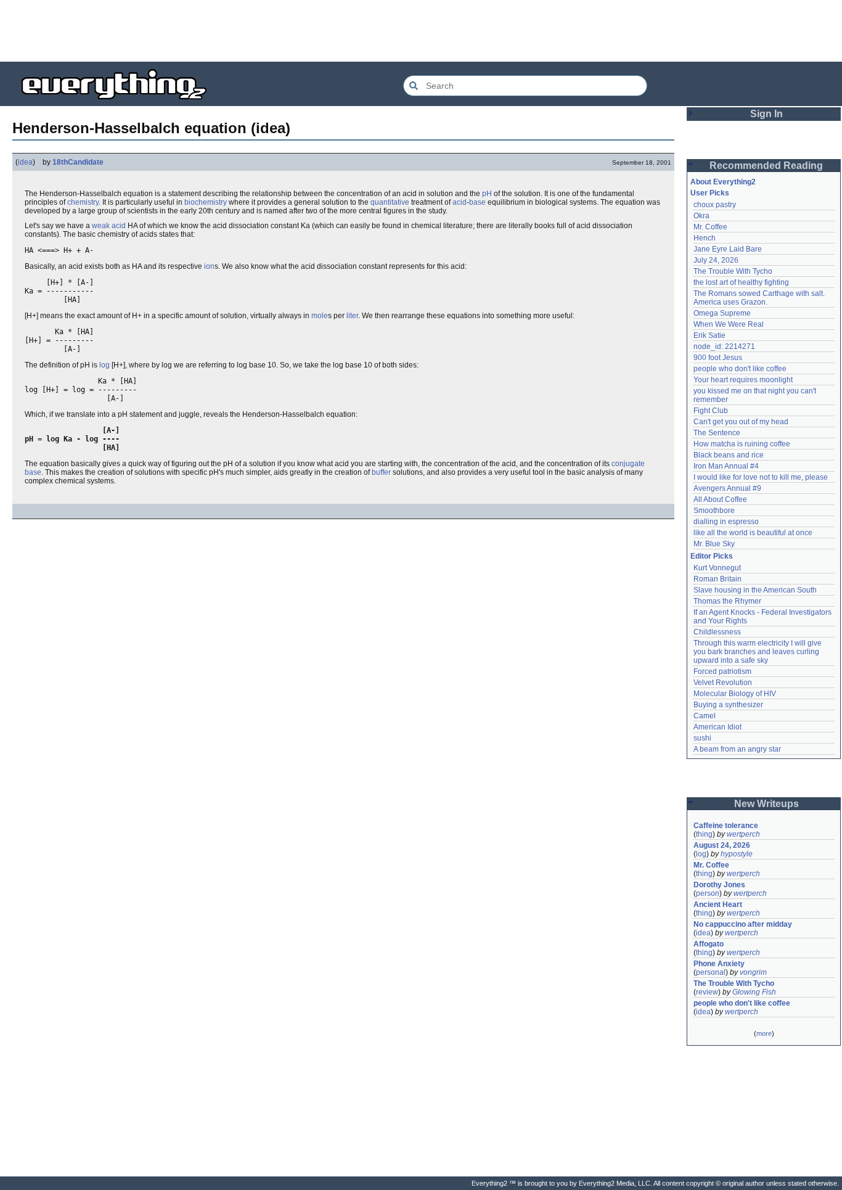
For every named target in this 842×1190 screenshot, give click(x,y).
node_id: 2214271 (724, 346)
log (104, 365)
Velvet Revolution (722, 682)
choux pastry (714, 204)
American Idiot (717, 727)
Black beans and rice (728, 455)
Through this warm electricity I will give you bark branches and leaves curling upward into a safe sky (758, 652)
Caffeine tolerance (725, 825)
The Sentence (716, 433)
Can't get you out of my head (740, 421)
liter (352, 315)
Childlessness (717, 632)
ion (209, 266)
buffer (381, 472)
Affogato (708, 944)
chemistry (83, 202)
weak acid (109, 225)
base (477, 202)
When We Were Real (728, 324)
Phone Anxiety (719, 963)
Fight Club (710, 410)
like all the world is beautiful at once (752, 532)
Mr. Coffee (710, 227)
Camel (704, 716)
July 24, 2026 (715, 260)
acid (459, 202)
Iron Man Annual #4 (726, 466)
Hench (704, 238)
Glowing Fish (754, 992)
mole (319, 315)
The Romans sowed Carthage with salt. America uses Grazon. (759, 297)
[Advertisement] (421, 31)
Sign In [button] (766, 114)
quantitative (389, 202)
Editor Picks (711, 556)
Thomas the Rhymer (727, 601)
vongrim (753, 972)
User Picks (709, 193)
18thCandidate (78, 162)
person (707, 893)
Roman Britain (717, 579)
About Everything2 (723, 182)
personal (711, 972)
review (707, 992)
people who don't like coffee (740, 368)
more (764, 1033)
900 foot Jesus (717, 357)
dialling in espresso (726, 521)
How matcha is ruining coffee (741, 444)
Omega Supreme (722, 313)
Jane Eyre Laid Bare (727, 249)
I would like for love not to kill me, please (760, 477)
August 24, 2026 (721, 845)
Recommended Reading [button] (766, 165)
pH (487, 193)
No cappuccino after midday (742, 924)
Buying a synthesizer (728, 704)
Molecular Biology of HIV (734, 693)
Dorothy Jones (719, 884)
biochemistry (205, 202)
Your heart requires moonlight (743, 379)
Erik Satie (709, 335)
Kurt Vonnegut (717, 568)
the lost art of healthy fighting (741, 282)
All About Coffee (720, 499)
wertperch (743, 834)
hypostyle (737, 854)
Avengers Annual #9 (727, 488)
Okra (701, 215)
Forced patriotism (722, 671)
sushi (702, 738)
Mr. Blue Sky (714, 544)
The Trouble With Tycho (732, 271)
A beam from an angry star (737, 749)
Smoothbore (714, 510)
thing (704, 834)
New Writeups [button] (766, 803)
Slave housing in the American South (755, 590)
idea (25, 162)
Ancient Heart (717, 904)
